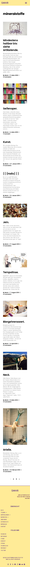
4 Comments (7, 471)
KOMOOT (3, 541)
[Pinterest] (24, 564)
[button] (25, 2)
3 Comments (7, 77)
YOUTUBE (3, 550)
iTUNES (2, 538)
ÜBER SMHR (4, 519)
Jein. (6, 222)
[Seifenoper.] (15, 93)
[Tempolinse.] (15, 259)
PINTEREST (3, 548)
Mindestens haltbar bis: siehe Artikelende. (10, 45)
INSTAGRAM (4, 536)
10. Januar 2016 (15, 195)
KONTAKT (3, 526)
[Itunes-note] (17, 564)
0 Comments (7, 165)
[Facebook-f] (10, 564)
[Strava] (13, 564)
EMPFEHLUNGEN (5, 515)
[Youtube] (20, 564)
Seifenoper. (10, 108)
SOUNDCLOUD (4, 545)
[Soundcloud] (22, 564)
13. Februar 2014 (15, 470)
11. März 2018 (14, 75)
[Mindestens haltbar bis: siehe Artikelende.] (15, 28)
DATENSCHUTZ (4, 522)
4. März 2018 (14, 132)
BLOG (2, 510)
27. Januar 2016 (15, 164)
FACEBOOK (3, 534)
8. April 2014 (14, 344)
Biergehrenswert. (14, 322)
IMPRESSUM (4, 524)
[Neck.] (15, 361)
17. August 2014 (15, 244)
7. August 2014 (14, 292)
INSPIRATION (4, 517)
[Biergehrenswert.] (15, 309)
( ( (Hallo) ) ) (11, 173)
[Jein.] (15, 210)
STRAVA (3, 543)
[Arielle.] (15, 426)
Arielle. (7, 449)
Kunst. (7, 142)
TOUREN (3, 512)
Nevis (6, 75)
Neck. (6, 375)
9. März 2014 (14, 400)
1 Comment (6, 134)
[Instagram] (8, 564)
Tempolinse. (10, 272)
